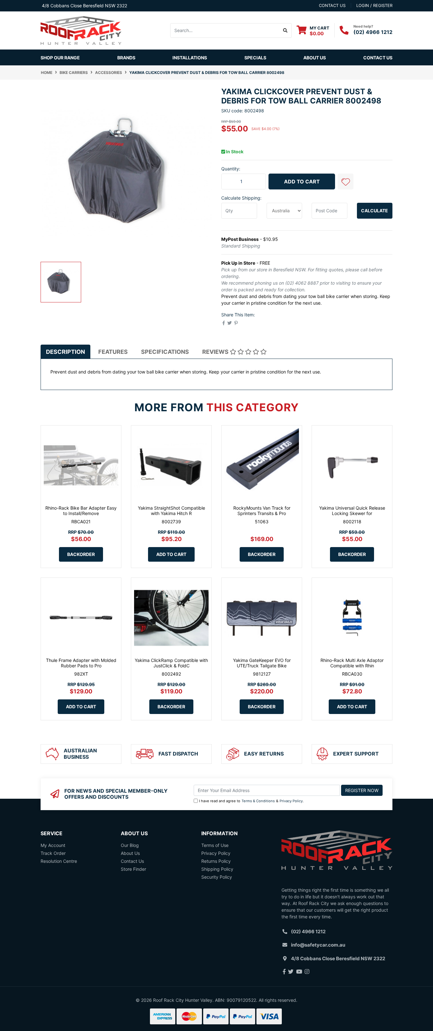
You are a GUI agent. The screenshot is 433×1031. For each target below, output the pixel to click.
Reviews (216, 351)
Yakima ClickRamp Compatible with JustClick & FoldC (171, 663)
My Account (53, 845)
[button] (345, 181)
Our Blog (130, 845)
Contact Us (377, 57)
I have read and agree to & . (251, 801)
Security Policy (216, 877)
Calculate (374, 210)
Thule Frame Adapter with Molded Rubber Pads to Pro (81, 663)
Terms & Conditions (258, 801)
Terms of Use (215, 845)
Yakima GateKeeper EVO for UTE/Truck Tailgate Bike (262, 663)
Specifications (165, 351)
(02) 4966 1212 (372, 32)
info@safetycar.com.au (318, 945)
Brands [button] (126, 57)
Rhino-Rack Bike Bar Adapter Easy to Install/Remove (81, 510)
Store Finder (133, 869)
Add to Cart (302, 181)
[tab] (65, 352)
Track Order (53, 853)
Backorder (81, 554)
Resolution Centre (59, 861)
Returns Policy (216, 861)
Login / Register (374, 5)
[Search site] (285, 30)
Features (113, 351)
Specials (255, 57)
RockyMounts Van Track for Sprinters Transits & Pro (261, 510)
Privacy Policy (291, 801)
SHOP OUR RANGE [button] (60, 57)
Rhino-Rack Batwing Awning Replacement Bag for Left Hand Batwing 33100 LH (55, 1001)
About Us (314, 57)
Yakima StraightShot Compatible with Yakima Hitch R (171, 510)
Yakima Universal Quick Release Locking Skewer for (352, 510)
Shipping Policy (217, 869)
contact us (332, 5)
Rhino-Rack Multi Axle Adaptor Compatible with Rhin (352, 663)
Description (65, 351)
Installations (189, 57)
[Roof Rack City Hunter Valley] (81, 30)
